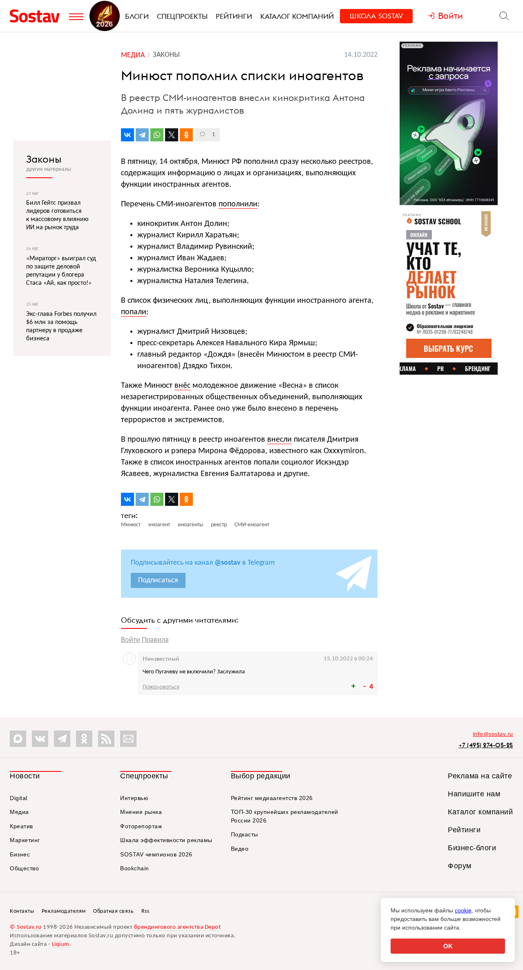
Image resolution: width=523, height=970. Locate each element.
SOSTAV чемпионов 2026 (156, 854)
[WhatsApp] (156, 134)
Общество (24, 868)
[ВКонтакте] (127, 134)
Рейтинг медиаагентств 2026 (272, 798)
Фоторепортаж (141, 826)
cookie (463, 910)
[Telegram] (142, 134)
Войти (130, 640)
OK (448, 946)
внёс (182, 386)
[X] (171, 134)
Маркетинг (25, 840)
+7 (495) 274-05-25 (485, 745)
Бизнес (20, 854)
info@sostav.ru (493, 734)
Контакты (22, 911)
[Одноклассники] (186, 134)
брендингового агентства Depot (177, 927)
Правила (155, 640)
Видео (240, 848)
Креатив (21, 826)
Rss (145, 911)
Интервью (134, 798)
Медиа (19, 812)
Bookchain (134, 868)
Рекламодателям (64, 911)
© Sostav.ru (26, 927)
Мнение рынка (141, 812)
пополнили (238, 204)
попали (133, 312)
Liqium (60, 944)
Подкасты (244, 834)
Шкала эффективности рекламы (166, 840)
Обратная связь (113, 911)
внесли (279, 440)
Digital (18, 798)
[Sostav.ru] (37, 16)
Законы (43, 159)
